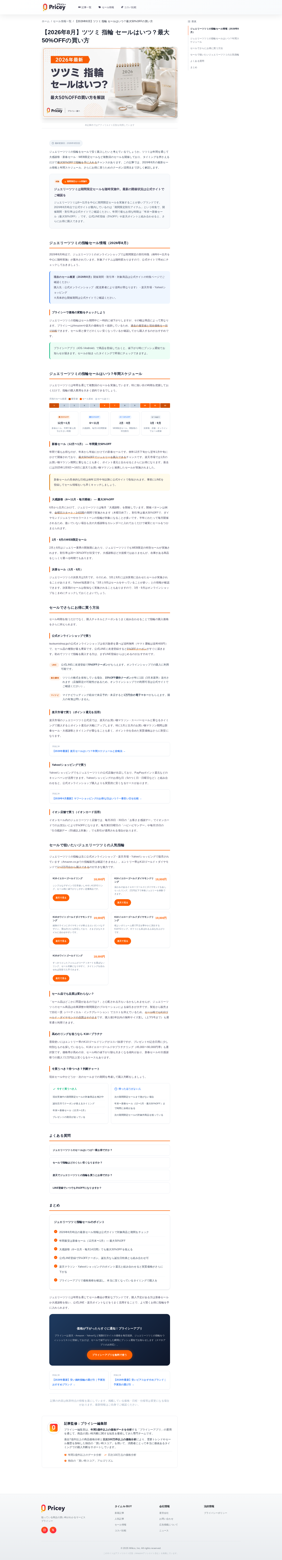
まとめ (193, 67)
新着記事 (119, 1513)
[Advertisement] (114, 1552)
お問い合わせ (166, 1518)
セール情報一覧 (62, 21)
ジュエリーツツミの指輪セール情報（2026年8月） (214, 30)
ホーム (46, 21)
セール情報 (120, 1524)
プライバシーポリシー (215, 1513)
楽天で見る (61, 897)
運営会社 (164, 1513)
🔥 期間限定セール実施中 (75, 181)
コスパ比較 (120, 1530)
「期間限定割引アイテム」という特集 (134, 207)
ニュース (164, 1530)
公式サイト (87, 297)
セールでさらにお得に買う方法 (206, 48)
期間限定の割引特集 (137, 254)
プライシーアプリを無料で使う (109, 1354)
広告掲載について (168, 1524)
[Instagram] (44, 1530)
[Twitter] (53, 1530)
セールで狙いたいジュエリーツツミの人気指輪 (214, 54)
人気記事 (119, 1518)
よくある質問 (197, 61)
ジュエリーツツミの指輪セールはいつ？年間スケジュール (214, 40)
